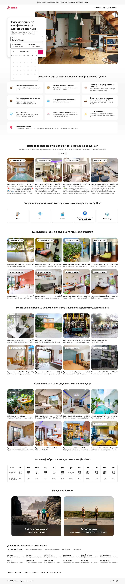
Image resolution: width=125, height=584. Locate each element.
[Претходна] (59, 153)
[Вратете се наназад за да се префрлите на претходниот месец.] (13, 51)
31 (13, 78)
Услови (32, 581)
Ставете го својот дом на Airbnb (105, 8)
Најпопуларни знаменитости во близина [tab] (57, 549)
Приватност (24, 581)
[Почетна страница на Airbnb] (12, 8)
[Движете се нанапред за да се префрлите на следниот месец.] (35, 51)
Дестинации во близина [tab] (14, 549)
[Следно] (65, 153)
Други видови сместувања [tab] (33, 549)
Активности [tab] (77, 549)
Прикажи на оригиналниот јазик (78, 2)
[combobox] (27, 40)
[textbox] (18, 46)
